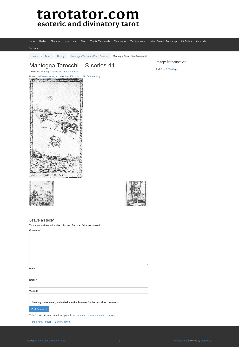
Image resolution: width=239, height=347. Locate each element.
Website (33, 290)
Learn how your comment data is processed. (93, 315)
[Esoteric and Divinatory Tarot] (88, 18)
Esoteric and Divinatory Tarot (50, 340)
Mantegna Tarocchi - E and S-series (89, 56)
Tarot (47, 56)
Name (33, 268)
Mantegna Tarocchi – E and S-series (60, 71)
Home (32, 41)
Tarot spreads (137, 41)
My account (70, 41)
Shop (83, 41)
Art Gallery (186, 41)
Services (33, 48)
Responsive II (180, 340)
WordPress (206, 340)
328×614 (170, 69)
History (60, 56)
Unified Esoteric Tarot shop (163, 41)
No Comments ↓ (91, 76)
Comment (35, 230)
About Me (201, 41)
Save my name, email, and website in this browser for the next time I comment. (75, 302)
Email (33, 279)
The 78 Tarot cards (100, 41)
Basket (42, 41)
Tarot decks (120, 41)
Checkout (55, 41)
